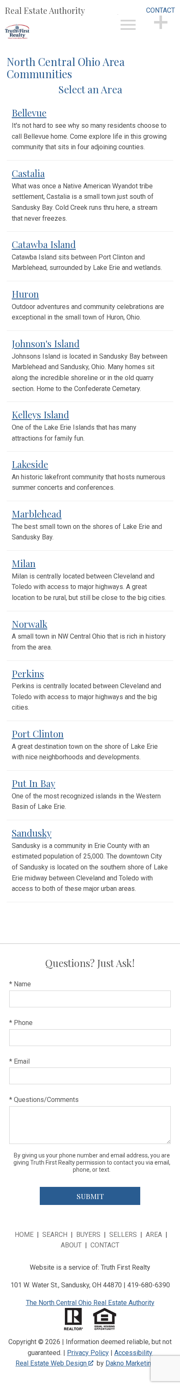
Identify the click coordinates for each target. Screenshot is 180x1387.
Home (24, 1235)
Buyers (88, 1235)
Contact (104, 1245)
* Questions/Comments (44, 1100)
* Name (20, 984)
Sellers (123, 1235)
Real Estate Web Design (51, 1363)
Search (54, 1235)
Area (154, 1235)
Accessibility (133, 1353)
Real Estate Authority (45, 10)
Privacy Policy (88, 1353)
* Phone (21, 1023)
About (71, 1245)
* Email (19, 1061)
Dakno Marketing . (134, 1363)
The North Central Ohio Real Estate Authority (90, 1303)
